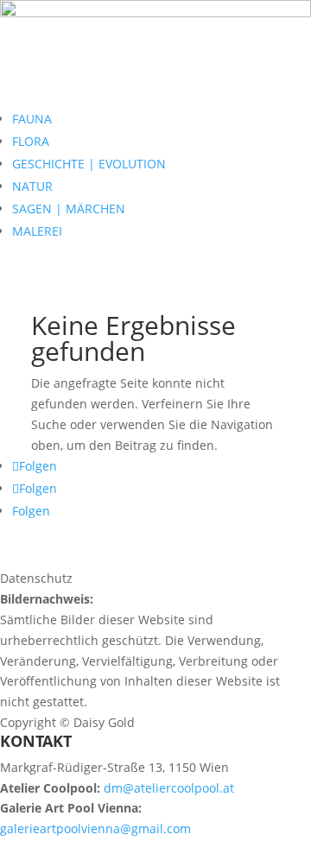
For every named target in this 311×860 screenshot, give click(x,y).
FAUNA (32, 119)
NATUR (32, 186)
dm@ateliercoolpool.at (169, 788)
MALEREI (37, 231)
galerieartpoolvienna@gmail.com (95, 828)
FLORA (30, 141)
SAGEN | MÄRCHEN (68, 208)
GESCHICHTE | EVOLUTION (89, 163)
